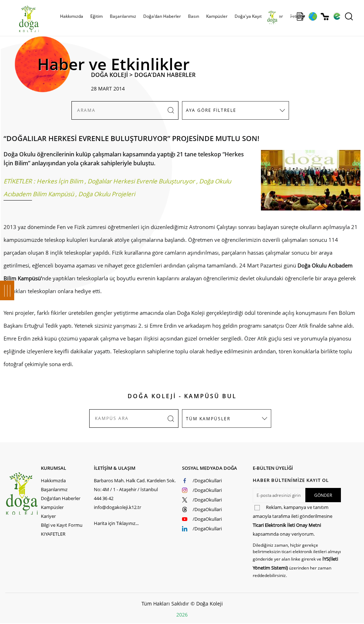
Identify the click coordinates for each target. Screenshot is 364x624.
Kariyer (48, 516)
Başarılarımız (54, 489)
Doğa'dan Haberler (162, 16)
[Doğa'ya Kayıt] (300, 16)
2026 (182, 614)
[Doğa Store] (324, 16)
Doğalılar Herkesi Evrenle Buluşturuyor (141, 181)
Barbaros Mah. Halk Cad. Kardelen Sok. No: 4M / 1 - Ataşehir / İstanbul (135, 485)
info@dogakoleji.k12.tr (117, 507)
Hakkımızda (53, 480)
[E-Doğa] (336, 16)
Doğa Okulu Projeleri (106, 194)
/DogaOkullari (207, 480)
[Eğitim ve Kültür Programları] (312, 16)
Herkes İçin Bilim (60, 181)
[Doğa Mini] (288, 16)
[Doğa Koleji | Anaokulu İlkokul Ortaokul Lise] (21, 19)
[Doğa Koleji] (23, 493)
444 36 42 (103, 498)
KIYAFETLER (53, 534)
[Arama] (348, 16)
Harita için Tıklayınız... (116, 523)
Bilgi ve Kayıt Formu (61, 525)
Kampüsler (217, 16)
